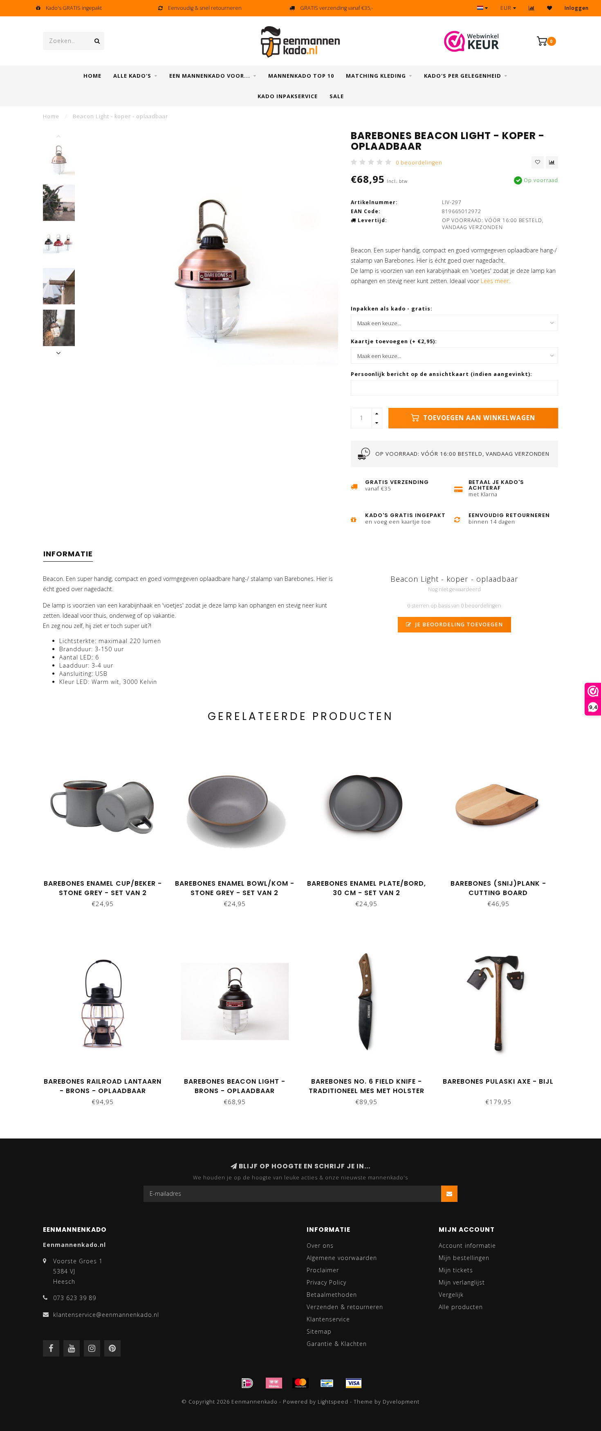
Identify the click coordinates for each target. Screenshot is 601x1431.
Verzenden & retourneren (345, 1307)
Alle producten (461, 1307)
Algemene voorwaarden (342, 1258)
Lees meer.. (496, 281)
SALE (337, 96)
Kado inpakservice (288, 96)
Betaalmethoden (332, 1294)
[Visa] (353, 1383)
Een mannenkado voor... (209, 75)
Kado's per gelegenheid (462, 75)
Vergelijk (451, 1294)
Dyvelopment (401, 1401)
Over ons (320, 1245)
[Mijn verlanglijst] (549, 7)
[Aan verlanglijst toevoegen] (537, 162)
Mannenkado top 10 (301, 75)
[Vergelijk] (532, 7)
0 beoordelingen (419, 162)
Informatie (68, 554)
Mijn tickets (456, 1270)
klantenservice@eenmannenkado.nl (106, 1314)
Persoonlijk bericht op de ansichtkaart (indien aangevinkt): (441, 374)
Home (92, 75)
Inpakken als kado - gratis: (392, 308)
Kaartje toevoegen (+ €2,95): (394, 341)
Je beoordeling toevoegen (458, 624)
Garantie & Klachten (337, 1344)
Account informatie (467, 1245)
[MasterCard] (300, 1383)
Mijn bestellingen (464, 1258)
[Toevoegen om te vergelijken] (552, 162)
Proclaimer (323, 1270)
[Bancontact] (327, 1383)
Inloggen (577, 7)
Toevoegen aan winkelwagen (478, 418)
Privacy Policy (326, 1282)
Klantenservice (328, 1319)
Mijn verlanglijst (462, 1282)
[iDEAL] (247, 1383)
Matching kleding (376, 75)
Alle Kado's (132, 75)
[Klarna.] (274, 1383)
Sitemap (319, 1331)
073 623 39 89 (74, 1298)
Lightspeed (333, 1401)
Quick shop (106, 880)
